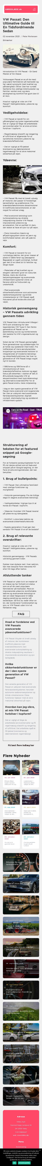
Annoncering (21, 1147)
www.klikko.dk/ (23, 1135)
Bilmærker (7, 40)
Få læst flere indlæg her (21, 745)
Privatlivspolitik (24, 1163)
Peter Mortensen (30, 36)
